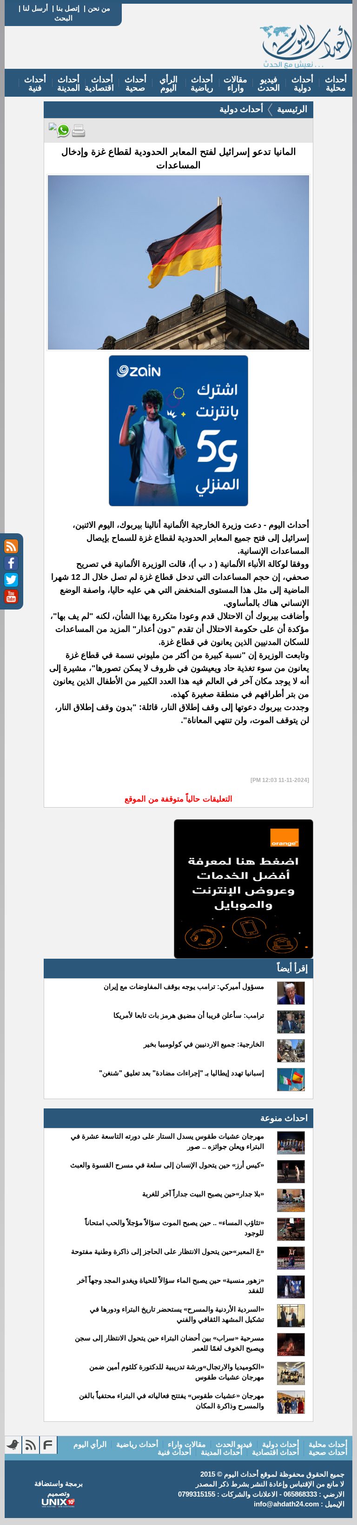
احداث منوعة (284, 1118)
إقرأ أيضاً (292, 968)
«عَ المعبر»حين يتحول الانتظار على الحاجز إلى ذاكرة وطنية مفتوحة (167, 1251)
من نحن (99, 8)
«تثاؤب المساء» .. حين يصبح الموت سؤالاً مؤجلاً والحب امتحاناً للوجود (174, 1228)
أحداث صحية (135, 84)
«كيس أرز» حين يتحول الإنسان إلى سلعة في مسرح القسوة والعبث (167, 1165)
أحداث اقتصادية (99, 84)
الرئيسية (292, 109)
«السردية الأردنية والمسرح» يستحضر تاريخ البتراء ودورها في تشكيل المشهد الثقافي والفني (177, 1314)
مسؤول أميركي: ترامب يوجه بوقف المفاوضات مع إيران (184, 986)
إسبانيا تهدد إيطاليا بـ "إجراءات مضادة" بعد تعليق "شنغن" (181, 1073)
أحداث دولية (302, 84)
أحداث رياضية (202, 84)
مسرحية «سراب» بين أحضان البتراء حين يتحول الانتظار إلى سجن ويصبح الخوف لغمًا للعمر (169, 1343)
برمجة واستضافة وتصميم (58, 1488)
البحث (63, 18)
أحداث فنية (35, 84)
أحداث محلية (336, 84)
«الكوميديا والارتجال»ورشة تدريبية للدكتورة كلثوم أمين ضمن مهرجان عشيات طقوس (176, 1372)
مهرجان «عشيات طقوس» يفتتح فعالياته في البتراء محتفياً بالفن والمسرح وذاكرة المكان (171, 1401)
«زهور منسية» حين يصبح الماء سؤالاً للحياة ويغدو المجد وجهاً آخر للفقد (170, 1285)
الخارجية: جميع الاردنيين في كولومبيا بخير (204, 1044)
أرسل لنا (35, 8)
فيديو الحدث (269, 84)
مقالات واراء (235, 84)
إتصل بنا (67, 8)
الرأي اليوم (168, 84)
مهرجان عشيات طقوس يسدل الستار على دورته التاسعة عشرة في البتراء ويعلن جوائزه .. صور (167, 1141)
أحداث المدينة (68, 84)
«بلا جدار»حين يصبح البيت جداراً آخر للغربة (203, 1194)
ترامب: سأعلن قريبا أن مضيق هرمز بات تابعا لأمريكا (188, 1015)
